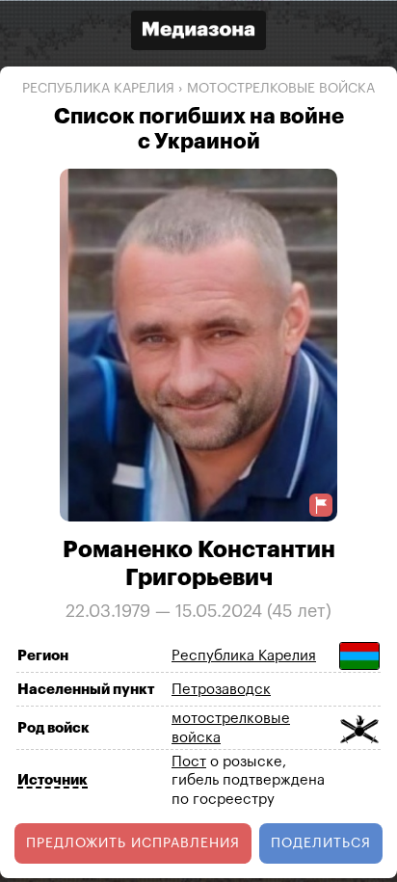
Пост (189, 761)
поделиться (321, 843)
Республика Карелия (98, 88)
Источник (52, 780)
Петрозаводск (221, 689)
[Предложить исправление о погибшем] (320, 504)
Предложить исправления (133, 843)
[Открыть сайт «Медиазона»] (198, 32)
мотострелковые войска (281, 88)
